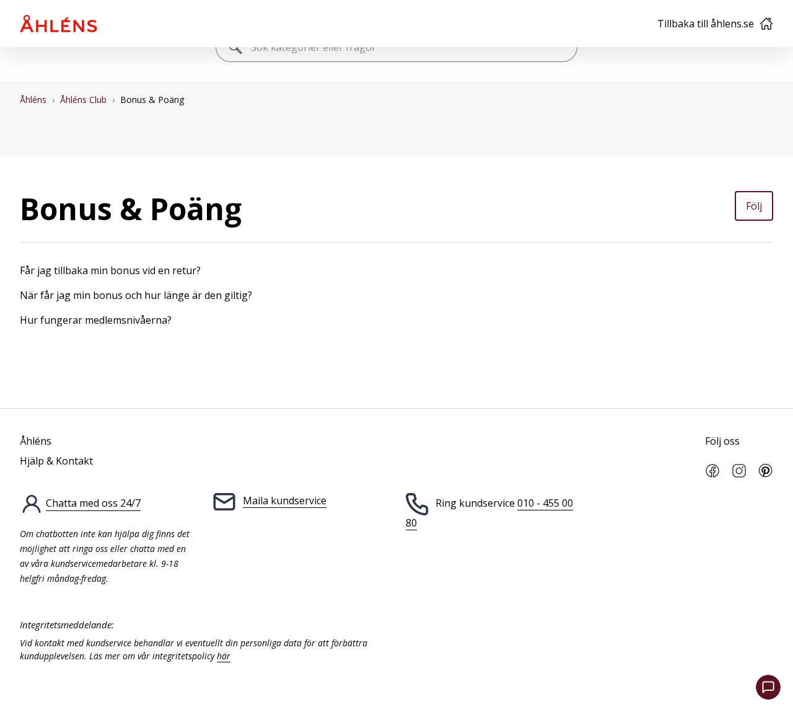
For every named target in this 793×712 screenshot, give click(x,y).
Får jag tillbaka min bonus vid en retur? (110, 270)
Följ (754, 206)
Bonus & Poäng (152, 99)
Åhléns (33, 99)
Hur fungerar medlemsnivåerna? (96, 320)
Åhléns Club (83, 99)
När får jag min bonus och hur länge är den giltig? (136, 295)
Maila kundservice (284, 500)
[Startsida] (58, 23)
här (223, 656)
